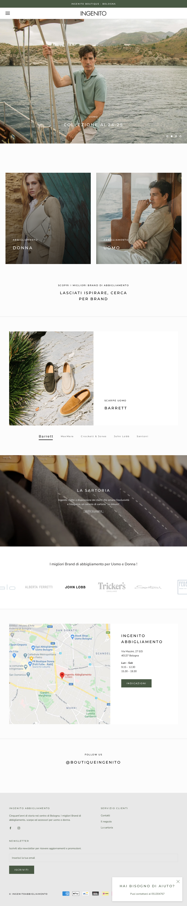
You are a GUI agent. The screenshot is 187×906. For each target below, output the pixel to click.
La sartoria (107, 839)
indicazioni (136, 695)
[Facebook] (10, 840)
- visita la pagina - (93, 523)
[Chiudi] (178, 881)
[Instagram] (19, 840)
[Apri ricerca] (7, 13)
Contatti (105, 827)
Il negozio (106, 833)
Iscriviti (21, 881)
